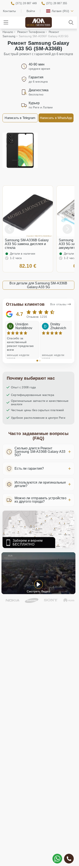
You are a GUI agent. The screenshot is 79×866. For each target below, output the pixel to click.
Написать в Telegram (20, 118)
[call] (69, 858)
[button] (37, 360)
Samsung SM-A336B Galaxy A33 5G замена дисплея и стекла (27, 244)
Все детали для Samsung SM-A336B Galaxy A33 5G (38, 285)
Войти (31, 11)
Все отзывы (58, 304)
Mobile (39, 25)
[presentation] (9, 229)
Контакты (9, 11)
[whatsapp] (57, 858)
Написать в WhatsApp (56, 118)
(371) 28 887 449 (26, 3)
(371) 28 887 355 (56, 3)
